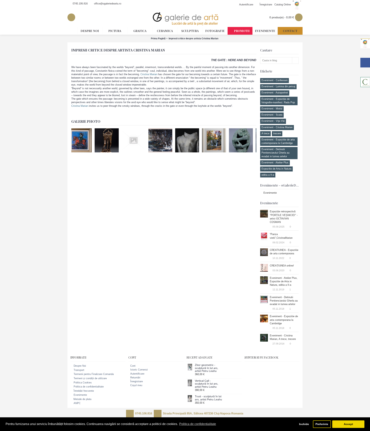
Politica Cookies (83, 382)
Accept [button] (348, 424)
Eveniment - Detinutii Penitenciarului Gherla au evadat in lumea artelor (275, 153)
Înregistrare (136, 381)
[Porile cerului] (83, 140)
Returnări (135, 377)
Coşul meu (136, 385)
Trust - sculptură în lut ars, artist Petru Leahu (208, 398)
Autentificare (137, 373)
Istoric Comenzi (139, 369)
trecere (277, 133)
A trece (265, 133)
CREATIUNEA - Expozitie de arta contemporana (284, 252)
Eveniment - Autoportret (275, 92)
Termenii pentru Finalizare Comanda (94, 374)
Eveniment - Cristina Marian (277, 127)
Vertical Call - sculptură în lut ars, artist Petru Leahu (206, 383)
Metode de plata (82, 399)
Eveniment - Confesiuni (275, 80)
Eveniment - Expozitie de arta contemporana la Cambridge (278, 141)
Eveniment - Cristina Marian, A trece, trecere (283, 337)
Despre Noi (80, 365)
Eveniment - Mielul (272, 108)
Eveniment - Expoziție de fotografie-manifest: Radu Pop (278, 100)
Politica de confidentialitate (89, 386)
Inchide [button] (304, 424)
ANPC (77, 403)
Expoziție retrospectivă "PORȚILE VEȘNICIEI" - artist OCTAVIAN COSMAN (284, 216)
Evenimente (270, 192)
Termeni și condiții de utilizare (90, 378)
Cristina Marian (148, 74)
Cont (132, 365)
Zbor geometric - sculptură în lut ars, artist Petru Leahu (206, 368)
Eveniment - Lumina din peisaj (278, 86)
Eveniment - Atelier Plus (275, 162)
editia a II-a (268, 174)
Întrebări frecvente (84, 390)
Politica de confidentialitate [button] (197, 424)
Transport (79, 370)
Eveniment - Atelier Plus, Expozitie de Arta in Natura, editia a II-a (284, 281)
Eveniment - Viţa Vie (273, 120)
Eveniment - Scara (272, 114)
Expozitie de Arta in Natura (276, 168)
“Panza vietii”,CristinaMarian (281, 236)
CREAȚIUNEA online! (282, 265)
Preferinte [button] (321, 424)
